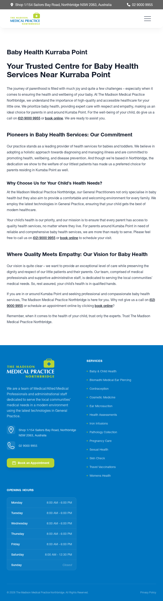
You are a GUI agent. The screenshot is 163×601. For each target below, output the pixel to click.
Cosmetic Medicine (102, 397)
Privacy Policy (148, 592)
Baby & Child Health (103, 371)
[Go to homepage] (30, 368)
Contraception (99, 389)
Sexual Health (99, 449)
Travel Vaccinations (103, 467)
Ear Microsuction (101, 406)
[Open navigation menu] (147, 18)
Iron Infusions (99, 423)
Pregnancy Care (101, 441)
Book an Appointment (33, 463)
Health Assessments (103, 415)
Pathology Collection (103, 432)
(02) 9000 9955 (29, 118)
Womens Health (100, 476)
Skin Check (97, 458)
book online (54, 118)
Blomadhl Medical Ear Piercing (110, 380)
